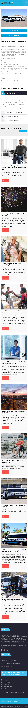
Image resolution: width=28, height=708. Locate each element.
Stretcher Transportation (6, 666)
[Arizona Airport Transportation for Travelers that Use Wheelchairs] (14, 397)
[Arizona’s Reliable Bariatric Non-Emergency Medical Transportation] (14, 585)
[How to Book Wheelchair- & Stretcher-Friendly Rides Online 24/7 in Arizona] (14, 347)
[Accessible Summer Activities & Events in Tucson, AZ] (14, 296)
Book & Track (4, 663)
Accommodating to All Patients (13, 116)
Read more (5, 180)
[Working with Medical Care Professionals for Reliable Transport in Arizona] (14, 491)
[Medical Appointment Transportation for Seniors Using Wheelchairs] (14, 249)
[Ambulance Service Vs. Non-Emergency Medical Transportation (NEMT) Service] (14, 535)
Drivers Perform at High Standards (14, 112)
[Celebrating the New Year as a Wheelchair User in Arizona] (14, 199)
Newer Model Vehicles (11, 93)
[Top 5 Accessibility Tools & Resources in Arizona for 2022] (14, 446)
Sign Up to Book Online (14, 35)
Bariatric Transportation (6, 668)
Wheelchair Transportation (7, 665)
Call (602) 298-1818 (14, 30)
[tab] (14, 93)
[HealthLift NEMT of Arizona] (7, 2)
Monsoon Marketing (13, 701)
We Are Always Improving (12, 120)
